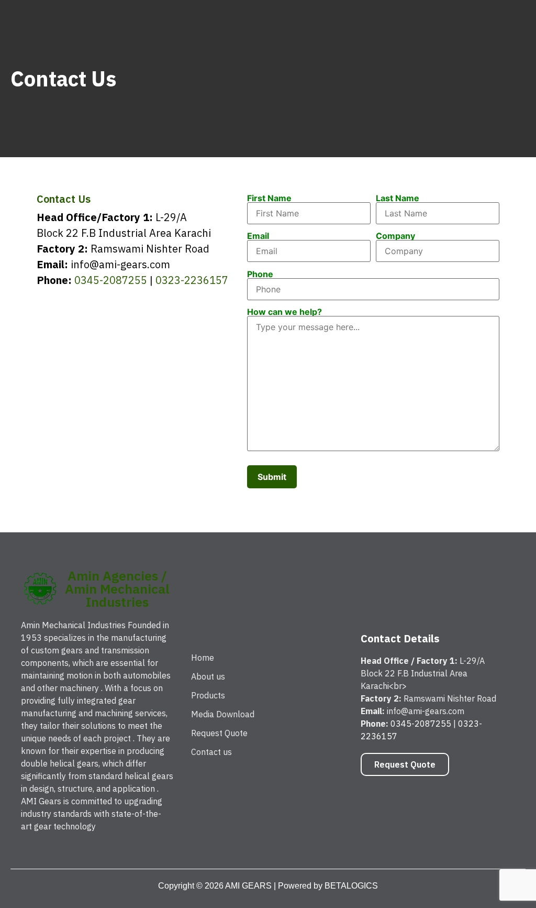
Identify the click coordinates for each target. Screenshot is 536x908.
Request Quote (219, 733)
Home (202, 657)
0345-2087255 (110, 280)
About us (208, 676)
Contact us (211, 752)
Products (208, 695)
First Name (269, 198)
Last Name (397, 198)
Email (258, 236)
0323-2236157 (191, 280)
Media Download (222, 714)
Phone (260, 274)
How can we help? (284, 312)
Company (395, 236)
